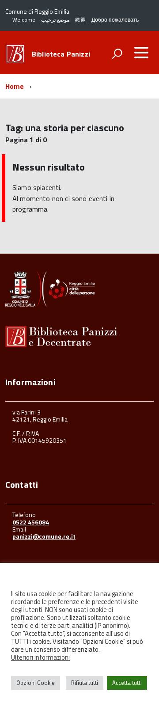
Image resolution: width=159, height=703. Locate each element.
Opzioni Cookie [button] (35, 682)
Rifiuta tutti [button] (84, 682)
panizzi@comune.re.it (44, 536)
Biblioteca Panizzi (61, 53)
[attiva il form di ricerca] (117, 53)
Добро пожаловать (115, 19)
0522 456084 (30, 522)
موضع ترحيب (55, 19)
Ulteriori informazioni (40, 657)
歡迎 (80, 19)
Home (14, 86)
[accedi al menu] (141, 53)
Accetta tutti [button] (127, 682)
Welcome (23, 19)
